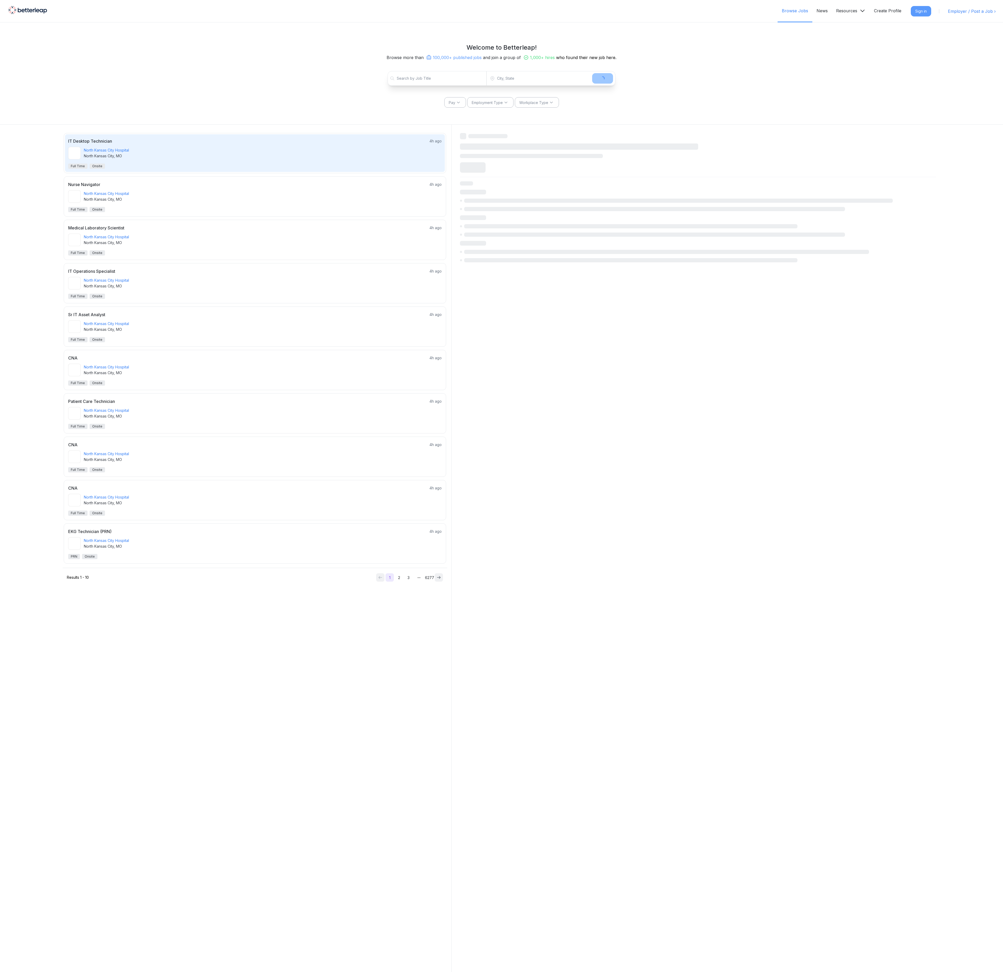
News (822, 10)
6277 (429, 577)
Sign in (921, 11)
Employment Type (487, 102)
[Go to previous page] (380, 577)
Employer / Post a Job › (972, 11)
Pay (452, 102)
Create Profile (887, 10)
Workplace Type (533, 102)
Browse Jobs (795, 10)
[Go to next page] (439, 577)
